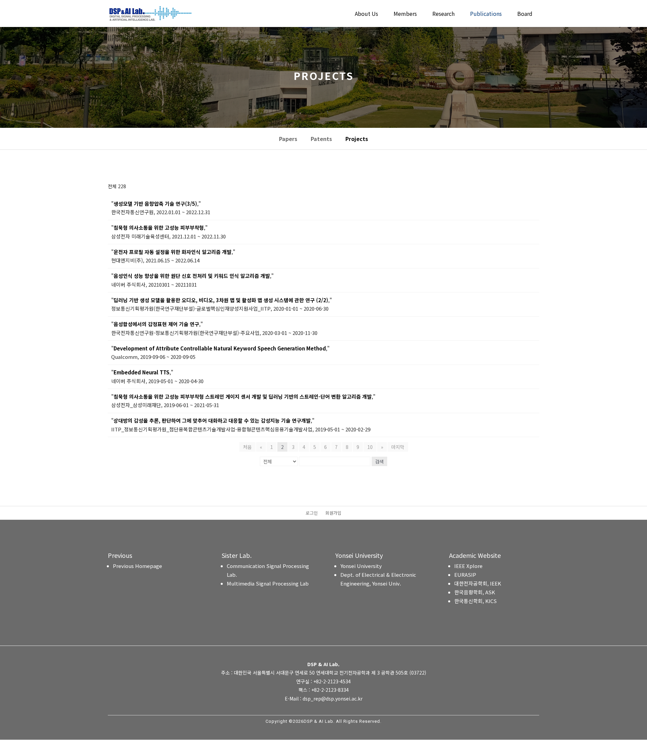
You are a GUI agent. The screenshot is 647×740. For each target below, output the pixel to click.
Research (443, 14)
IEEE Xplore (468, 565)
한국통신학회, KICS (475, 600)
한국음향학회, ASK (474, 592)
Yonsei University (361, 565)
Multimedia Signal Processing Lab (268, 583)
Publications (486, 14)
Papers (288, 138)
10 (370, 447)
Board (524, 14)
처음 (247, 447)
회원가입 (333, 513)
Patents (321, 138)
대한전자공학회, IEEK (477, 583)
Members (405, 14)
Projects (356, 138)
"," (156, 203)
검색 (379, 461)
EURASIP (465, 574)
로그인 (312, 513)
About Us (366, 14)
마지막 (397, 447)
